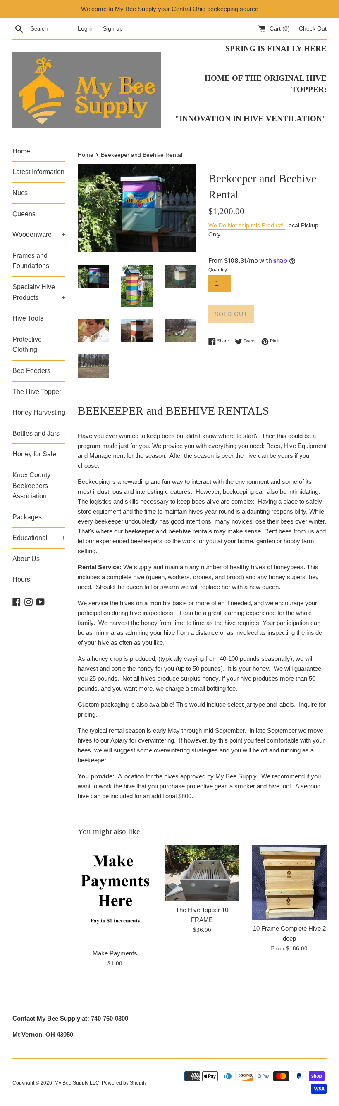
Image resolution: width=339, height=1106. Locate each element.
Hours (21, 579)
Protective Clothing (27, 345)
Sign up (113, 29)
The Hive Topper (36, 391)
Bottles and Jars (36, 433)
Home (21, 151)
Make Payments (115, 953)
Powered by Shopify (124, 1083)
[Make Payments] (115, 895)
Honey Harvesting (38, 412)
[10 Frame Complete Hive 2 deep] (289, 882)
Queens (24, 213)
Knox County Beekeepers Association (31, 486)
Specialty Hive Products (38, 292)
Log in (86, 29)
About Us (26, 558)
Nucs (20, 192)
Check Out (313, 29)
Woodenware (38, 234)
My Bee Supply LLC (77, 1083)
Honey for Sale (34, 453)
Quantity (217, 270)
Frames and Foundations (30, 261)
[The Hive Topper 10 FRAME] (202, 873)
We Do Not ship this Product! (246, 225)
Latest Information (38, 171)
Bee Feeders (31, 370)
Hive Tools (27, 318)
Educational (38, 537)
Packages (27, 517)
